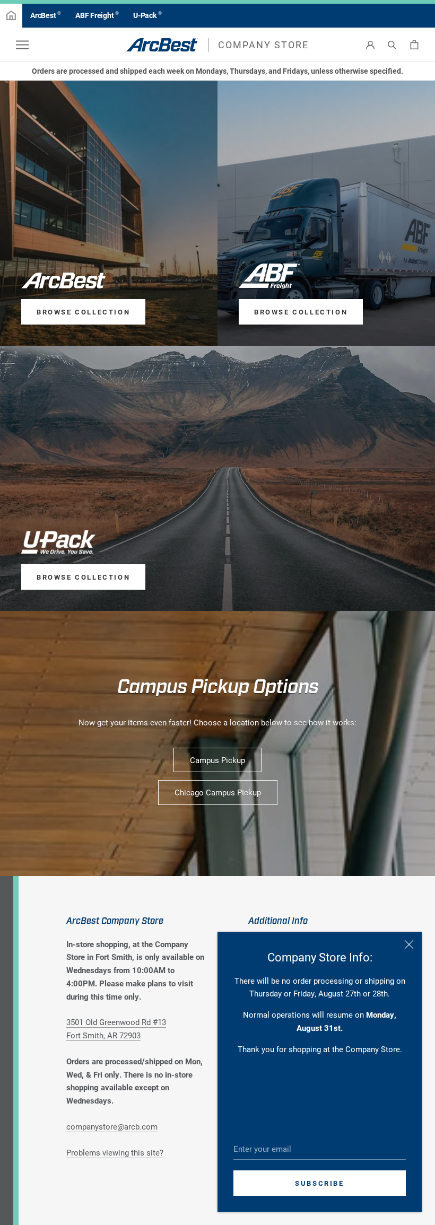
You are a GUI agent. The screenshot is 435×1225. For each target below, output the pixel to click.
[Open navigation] (22, 44)
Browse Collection (83, 312)
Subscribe (319, 1183)
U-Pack (147, 15)
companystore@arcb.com (112, 1126)
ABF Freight (97, 15)
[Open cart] (414, 44)
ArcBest (45, 15)
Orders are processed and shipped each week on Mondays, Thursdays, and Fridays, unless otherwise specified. (217, 71)
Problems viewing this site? (114, 1152)
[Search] (392, 44)
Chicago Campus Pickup (218, 792)
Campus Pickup (217, 760)
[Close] (409, 944)
